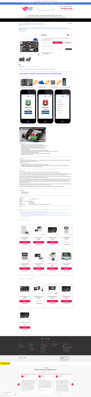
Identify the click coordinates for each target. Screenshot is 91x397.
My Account (64, 3)
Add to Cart (58, 42)
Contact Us (58, 3)
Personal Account (55, 344)
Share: (68, 23)
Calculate (68, 49)
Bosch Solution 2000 (35, 23)
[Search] (53, 9)
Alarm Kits (23, 23)
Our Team (31, 345)
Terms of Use (43, 344)
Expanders (42, 23)
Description (21, 66)
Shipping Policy (43, 347)
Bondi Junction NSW (67, 348)
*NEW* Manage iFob (30, 3)
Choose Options (38, 242)
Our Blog (31, 347)
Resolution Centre (21, 347)
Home (19, 23)
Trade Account (54, 345)
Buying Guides (52, 3)
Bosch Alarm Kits (29, 23)
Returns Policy (43, 350)
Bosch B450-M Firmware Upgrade (25, 322)
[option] (29, 45)
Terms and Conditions (44, 345)
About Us (47, 3)
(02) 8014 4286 (66, 344)
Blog (43, 3)
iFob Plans (24, 3)
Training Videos (38, 3)
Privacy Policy (43, 348)
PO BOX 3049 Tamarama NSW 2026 (66, 350)
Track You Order (21, 345)
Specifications (28, 66)
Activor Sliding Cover (6, 393)
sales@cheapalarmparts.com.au (68, 346)
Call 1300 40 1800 (67, 8)
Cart (70, 3)
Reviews (34, 66)
